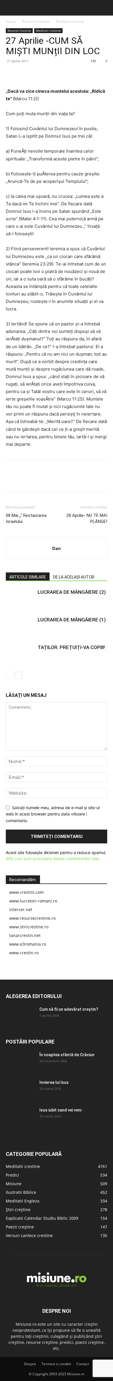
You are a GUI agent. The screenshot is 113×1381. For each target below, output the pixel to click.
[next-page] (18, 675)
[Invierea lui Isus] (20, 1090)
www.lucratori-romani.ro (33, 901)
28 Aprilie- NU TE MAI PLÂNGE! (86, 518)
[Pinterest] (38, 74)
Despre (30, 1363)
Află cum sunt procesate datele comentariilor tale (52, 858)
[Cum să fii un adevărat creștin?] (20, 1016)
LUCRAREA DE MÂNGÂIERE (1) (72, 620)
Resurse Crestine (36, 21)
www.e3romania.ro (27, 944)
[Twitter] (25, 74)
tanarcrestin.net (25, 935)
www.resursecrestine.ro (32, 918)
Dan (56, 548)
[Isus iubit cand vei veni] (20, 1117)
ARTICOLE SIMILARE (27, 577)
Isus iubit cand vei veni (60, 1110)
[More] (65, 74)
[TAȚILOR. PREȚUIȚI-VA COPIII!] (20, 654)
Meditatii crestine (70, 21)
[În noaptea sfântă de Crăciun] (20, 1062)
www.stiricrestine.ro (28, 926)
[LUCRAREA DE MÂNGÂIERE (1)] (20, 626)
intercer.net (20, 909)
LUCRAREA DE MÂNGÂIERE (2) (72, 592)
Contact (82, 1363)
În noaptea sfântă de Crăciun (66, 1054)
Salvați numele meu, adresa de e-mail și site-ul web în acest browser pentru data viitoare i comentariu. (53, 814)
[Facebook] (11, 74)
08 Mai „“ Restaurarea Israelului (26, 518)
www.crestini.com (26, 892)
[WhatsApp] (51, 74)
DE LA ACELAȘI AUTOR (73, 577)
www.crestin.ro (24, 952)
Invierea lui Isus (54, 1082)
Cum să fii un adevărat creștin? (68, 1009)
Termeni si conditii (56, 1363)
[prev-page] (9, 675)
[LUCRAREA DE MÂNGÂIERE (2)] (20, 599)
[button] (9, 8)
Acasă (11, 21)
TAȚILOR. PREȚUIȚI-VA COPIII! (71, 647)
